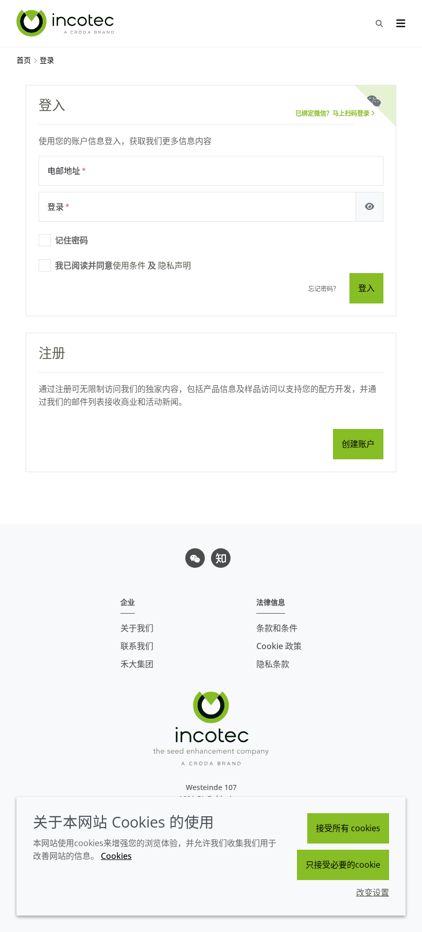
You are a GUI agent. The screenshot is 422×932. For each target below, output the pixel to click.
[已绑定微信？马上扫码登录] (373, 101)
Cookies (116, 856)
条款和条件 (276, 628)
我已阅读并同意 (123, 265)
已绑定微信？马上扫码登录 (333, 113)
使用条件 (129, 265)
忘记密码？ (323, 288)
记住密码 (71, 240)
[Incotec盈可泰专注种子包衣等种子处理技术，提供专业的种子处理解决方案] (66, 23)
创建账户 (358, 444)
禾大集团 (136, 664)
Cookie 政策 (279, 646)
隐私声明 (174, 265)
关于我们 (136, 628)
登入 (366, 288)
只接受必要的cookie (343, 864)
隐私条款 (272, 664)
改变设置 (372, 892)
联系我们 (136, 646)
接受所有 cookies (348, 828)
